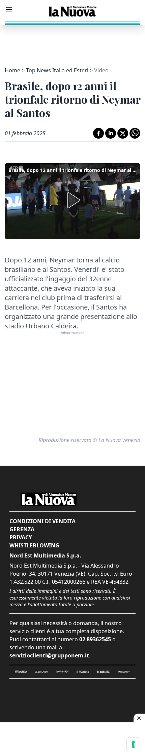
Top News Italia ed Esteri (57, 70)
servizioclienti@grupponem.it (49, 655)
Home (12, 70)
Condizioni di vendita (42, 521)
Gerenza (21, 529)
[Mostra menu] (9, 9)
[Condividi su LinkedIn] (110, 133)
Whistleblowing (34, 545)
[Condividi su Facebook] (98, 133)
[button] (72, 200)
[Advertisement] (72, 42)
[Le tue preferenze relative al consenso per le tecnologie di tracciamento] (133, 744)
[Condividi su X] (122, 133)
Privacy (20, 537)
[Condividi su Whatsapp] (134, 133)
